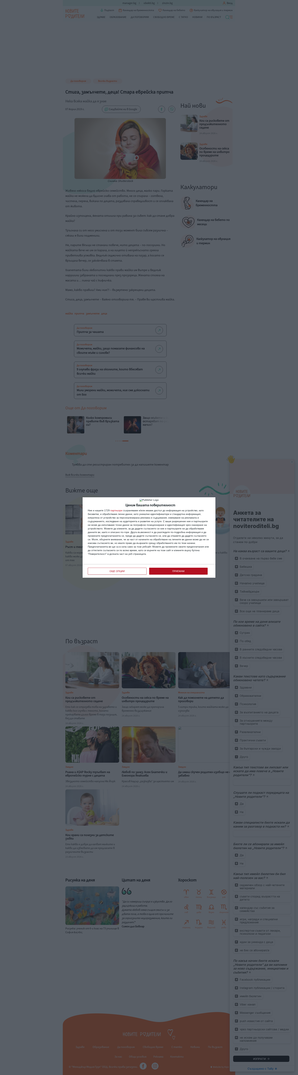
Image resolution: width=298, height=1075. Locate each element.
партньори (116, 510)
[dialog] (149, 537)
